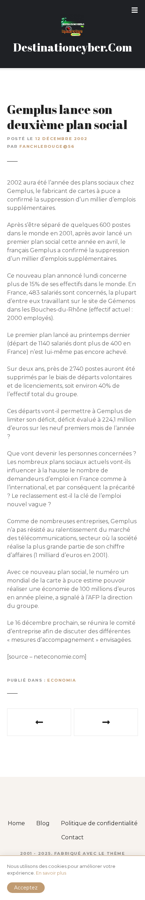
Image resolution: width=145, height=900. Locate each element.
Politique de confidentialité (99, 823)
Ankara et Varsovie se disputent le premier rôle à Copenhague (106, 722)
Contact (72, 837)
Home (16, 823)
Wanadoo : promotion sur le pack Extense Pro (39, 722)
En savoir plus (51, 873)
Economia (61, 680)
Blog (43, 823)
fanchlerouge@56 (46, 146)
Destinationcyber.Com (72, 47)
